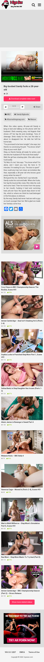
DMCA (22, 652)
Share (37, 107)
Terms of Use (33, 652)
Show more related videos (22, 602)
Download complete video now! (23, 99)
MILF (9, 114)
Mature (33, 119)
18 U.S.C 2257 (10, 652)
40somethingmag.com (16, 119)
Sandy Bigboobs (22, 114)
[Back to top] (39, 657)
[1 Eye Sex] (12, 5)
